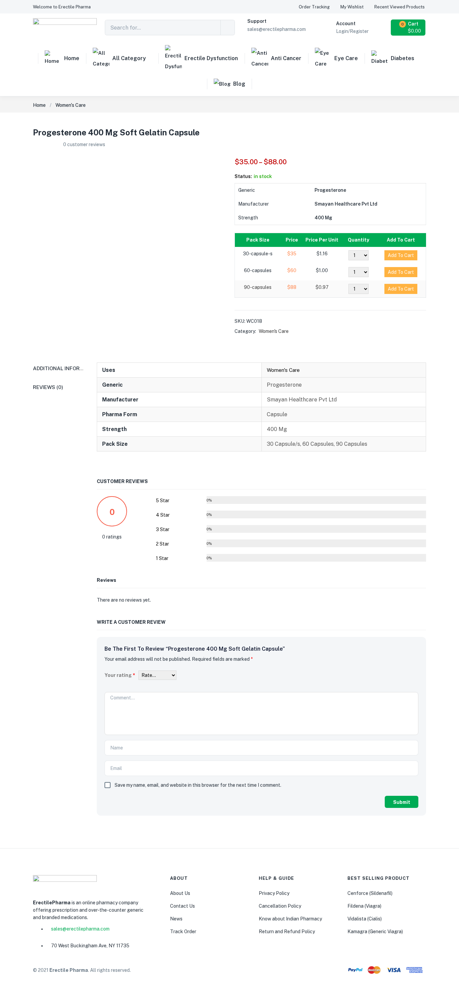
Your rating (120, 675)
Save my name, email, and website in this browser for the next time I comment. (198, 785)
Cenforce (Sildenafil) (369, 893)
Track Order (183, 931)
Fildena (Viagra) (364, 906)
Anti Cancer (286, 58)
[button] (62, 7)
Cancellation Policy (280, 906)
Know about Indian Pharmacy (290, 918)
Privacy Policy (274, 893)
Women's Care (70, 105)
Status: (243, 176)
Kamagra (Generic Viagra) (375, 931)
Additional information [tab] (66, 368)
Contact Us (182, 906)
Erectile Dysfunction (211, 58)
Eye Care (346, 58)
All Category (129, 58)
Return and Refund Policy (287, 931)
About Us (180, 893)
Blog (239, 84)
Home (71, 58)
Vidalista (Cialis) (364, 918)
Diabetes (402, 58)
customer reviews (84, 144)
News (176, 918)
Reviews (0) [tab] (48, 387)
